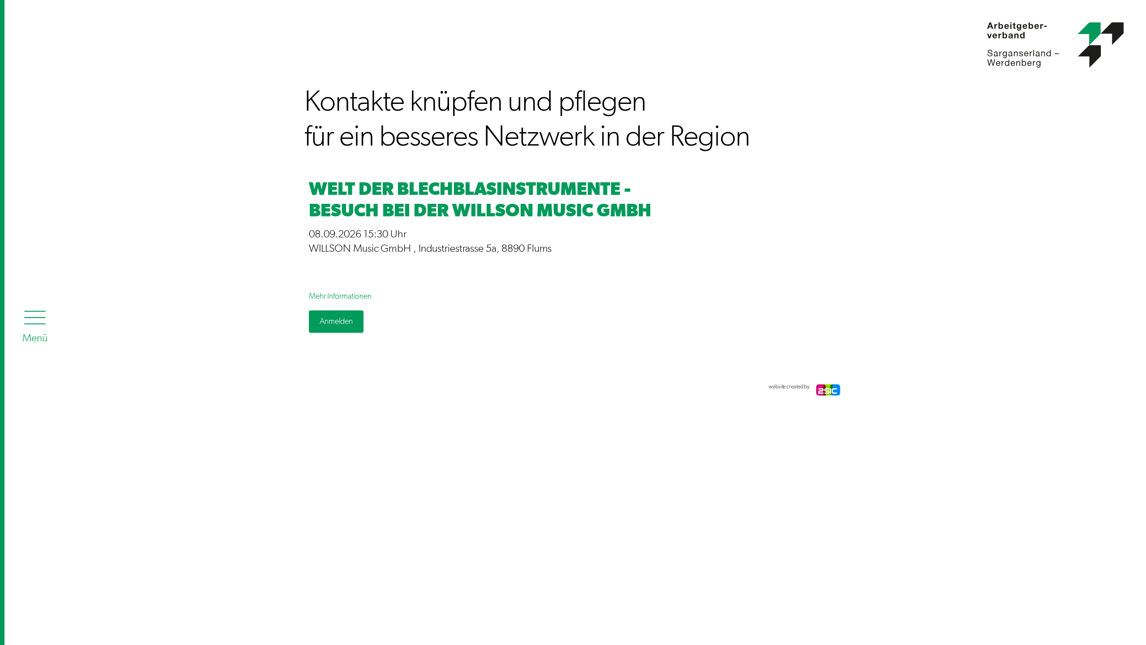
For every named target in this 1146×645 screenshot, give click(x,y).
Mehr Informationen (340, 296)
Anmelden (336, 322)
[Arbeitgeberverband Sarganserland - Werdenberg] (939, 37)
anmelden (313, 387)
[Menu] (35, 324)
